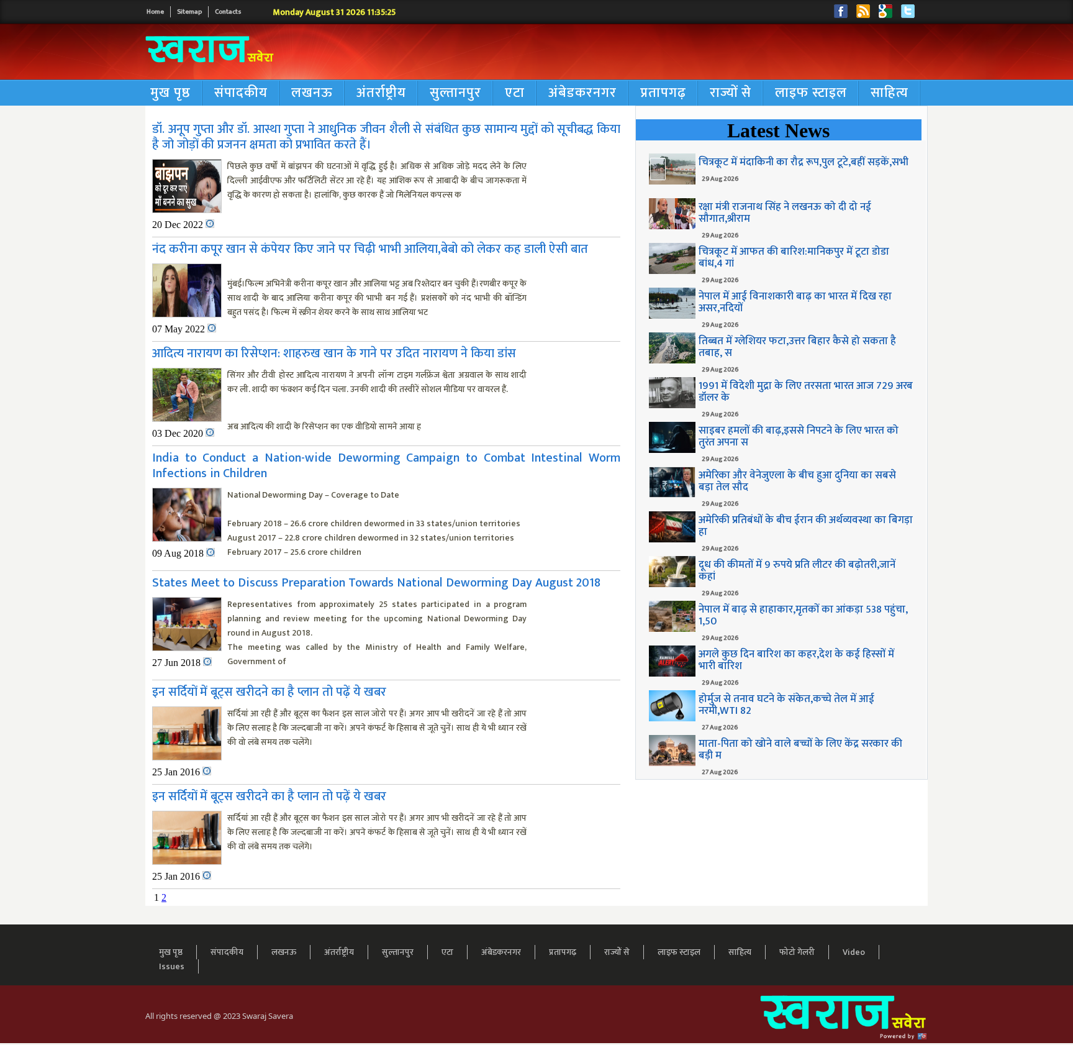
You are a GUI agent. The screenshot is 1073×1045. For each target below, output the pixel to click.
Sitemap (189, 11)
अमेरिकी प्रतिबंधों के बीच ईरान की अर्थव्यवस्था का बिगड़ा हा (806, 526)
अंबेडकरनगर (582, 92)
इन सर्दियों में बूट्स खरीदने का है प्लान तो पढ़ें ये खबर (269, 692)
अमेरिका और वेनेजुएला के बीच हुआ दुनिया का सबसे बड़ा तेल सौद (797, 481)
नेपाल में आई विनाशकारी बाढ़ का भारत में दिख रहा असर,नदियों (795, 302)
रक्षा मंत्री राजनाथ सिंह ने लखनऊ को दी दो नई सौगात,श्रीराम (785, 212)
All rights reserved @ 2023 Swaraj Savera (219, 1015)
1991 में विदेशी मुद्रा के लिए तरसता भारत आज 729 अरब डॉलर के (806, 391)
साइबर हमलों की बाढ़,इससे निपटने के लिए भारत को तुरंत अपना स (799, 436)
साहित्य (889, 92)
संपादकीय (241, 92)
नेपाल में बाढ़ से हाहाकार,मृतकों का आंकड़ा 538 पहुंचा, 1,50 (803, 615)
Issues (171, 966)
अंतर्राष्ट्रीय (381, 92)
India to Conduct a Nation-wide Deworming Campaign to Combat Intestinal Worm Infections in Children (386, 465)
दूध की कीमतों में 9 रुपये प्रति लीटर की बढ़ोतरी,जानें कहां (797, 570)
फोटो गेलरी (797, 952)
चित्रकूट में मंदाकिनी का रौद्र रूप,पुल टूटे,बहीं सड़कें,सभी (803, 162)
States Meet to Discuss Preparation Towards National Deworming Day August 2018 (376, 582)
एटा (515, 92)
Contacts (228, 11)
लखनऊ (312, 92)
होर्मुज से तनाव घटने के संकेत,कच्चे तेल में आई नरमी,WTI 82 (786, 704)
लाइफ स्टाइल (811, 92)
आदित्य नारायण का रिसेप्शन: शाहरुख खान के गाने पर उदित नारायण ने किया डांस (334, 353)
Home (155, 11)
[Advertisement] (651, 52)
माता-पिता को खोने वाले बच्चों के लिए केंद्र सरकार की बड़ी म (800, 749)
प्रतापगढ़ (663, 92)
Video (854, 952)
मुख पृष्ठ (170, 92)
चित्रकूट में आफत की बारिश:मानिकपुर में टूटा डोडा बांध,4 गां (794, 257)
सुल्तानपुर (455, 92)
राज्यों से (730, 92)
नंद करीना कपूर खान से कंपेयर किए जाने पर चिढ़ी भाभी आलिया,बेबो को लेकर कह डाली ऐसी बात (370, 249)
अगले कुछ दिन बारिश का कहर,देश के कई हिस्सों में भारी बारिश (796, 660)
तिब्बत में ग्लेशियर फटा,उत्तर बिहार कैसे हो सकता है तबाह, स (797, 347)
